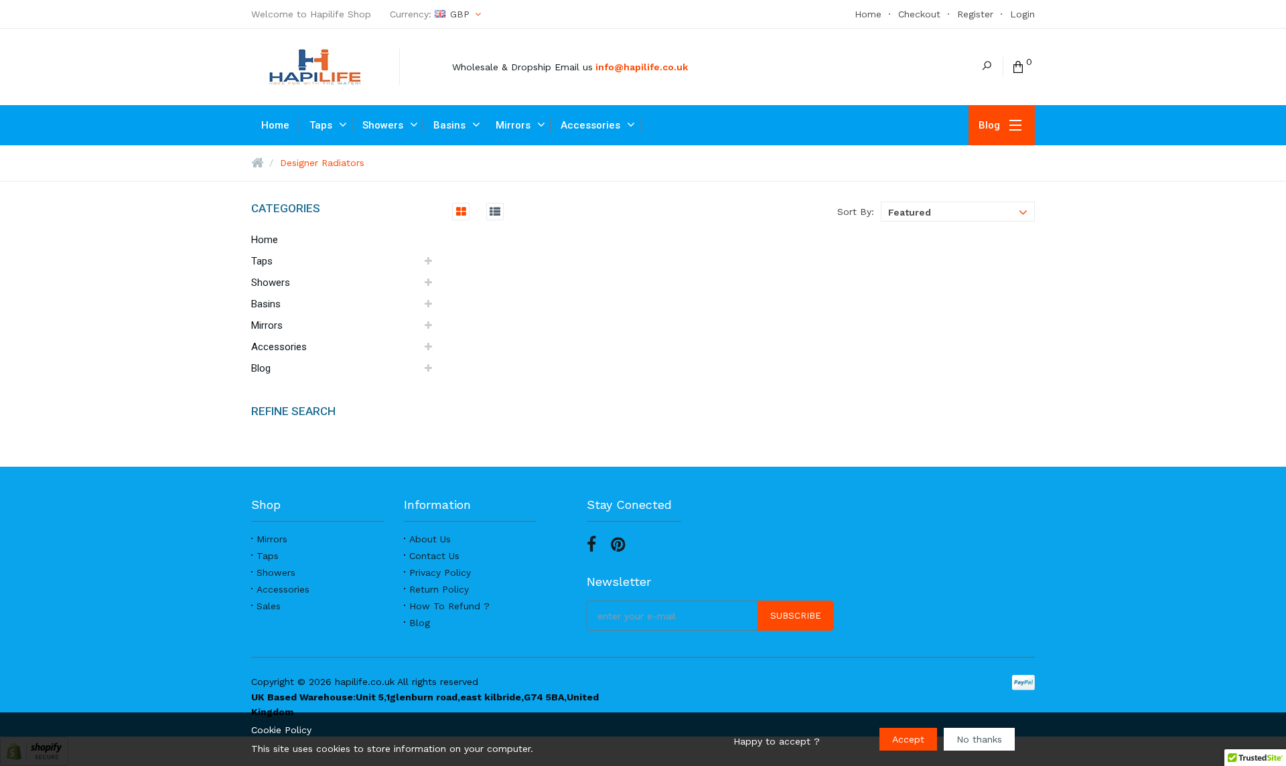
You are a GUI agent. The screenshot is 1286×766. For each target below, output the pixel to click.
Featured (909, 212)
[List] (488, 211)
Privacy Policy (440, 572)
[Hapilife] (325, 67)
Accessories (283, 589)
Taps (268, 555)
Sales (269, 606)
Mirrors (272, 539)
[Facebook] (591, 545)
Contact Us (434, 555)
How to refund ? (449, 606)
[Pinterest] (618, 545)
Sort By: (855, 211)
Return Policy (439, 589)
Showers (276, 572)
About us (430, 539)
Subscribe (795, 616)
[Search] (987, 67)
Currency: (430, 14)
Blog (419, 622)
